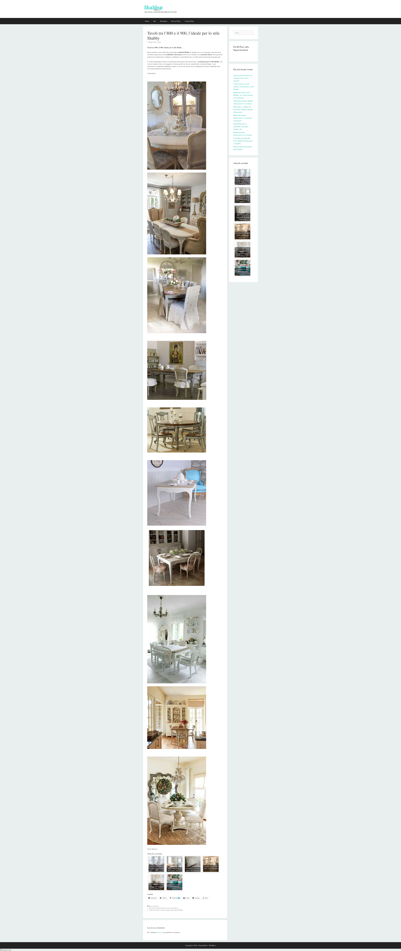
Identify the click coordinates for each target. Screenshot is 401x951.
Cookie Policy (189, 21)
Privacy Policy (176, 21)
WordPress (212, 945)
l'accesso (160, 932)
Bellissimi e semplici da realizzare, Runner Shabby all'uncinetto (243, 109)
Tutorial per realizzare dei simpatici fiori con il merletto (242, 78)
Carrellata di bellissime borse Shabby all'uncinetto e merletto (243, 141)
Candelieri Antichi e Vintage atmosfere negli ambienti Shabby (166, 910)
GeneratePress (203, 945)
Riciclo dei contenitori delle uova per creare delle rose (163, 908)
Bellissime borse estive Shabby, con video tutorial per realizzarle (243, 95)
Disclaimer (163, 21)
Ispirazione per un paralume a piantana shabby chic (240, 126)
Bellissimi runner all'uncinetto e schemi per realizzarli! (242, 118)
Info (154, 21)
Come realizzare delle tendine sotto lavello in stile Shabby (243, 86)
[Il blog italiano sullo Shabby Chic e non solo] (162, 9)
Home (147, 21)
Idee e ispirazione (154, 906)
